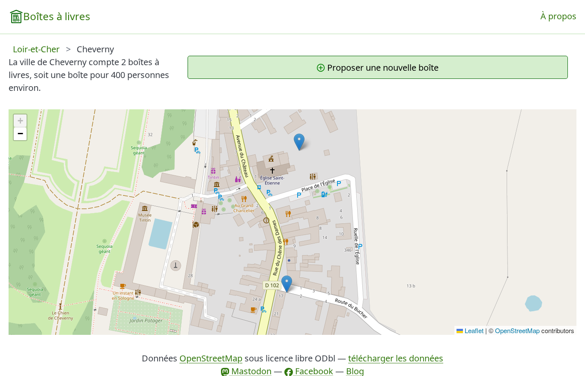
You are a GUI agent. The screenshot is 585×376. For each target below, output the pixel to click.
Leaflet (473, 330)
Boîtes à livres (56, 16)
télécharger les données (395, 358)
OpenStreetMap (517, 330)
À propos (558, 16)
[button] (286, 284)
